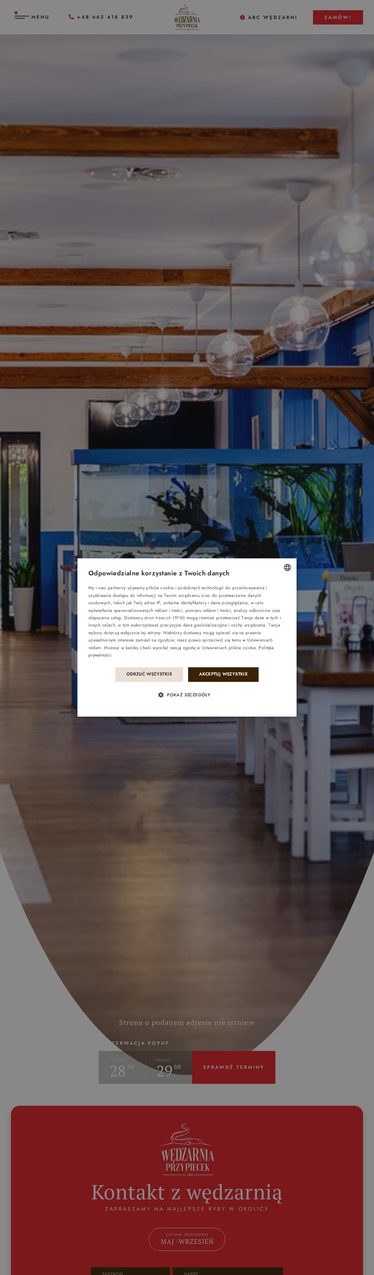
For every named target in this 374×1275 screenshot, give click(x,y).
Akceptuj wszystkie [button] (223, 674)
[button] (187, 695)
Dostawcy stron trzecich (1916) (154, 617)
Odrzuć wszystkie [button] (149, 674)
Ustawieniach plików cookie (229, 647)
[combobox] (287, 567)
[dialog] (187, 637)
